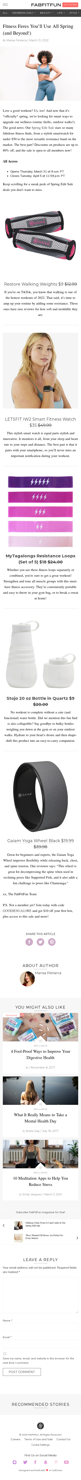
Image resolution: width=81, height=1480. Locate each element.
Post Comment (22, 1372)
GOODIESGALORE (17, 910)
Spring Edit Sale (43, 127)
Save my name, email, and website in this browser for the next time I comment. (38, 1360)
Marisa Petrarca (16, 40)
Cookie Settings (40, 1444)
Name (7, 1320)
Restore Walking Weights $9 (40, 284)
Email (7, 1337)
